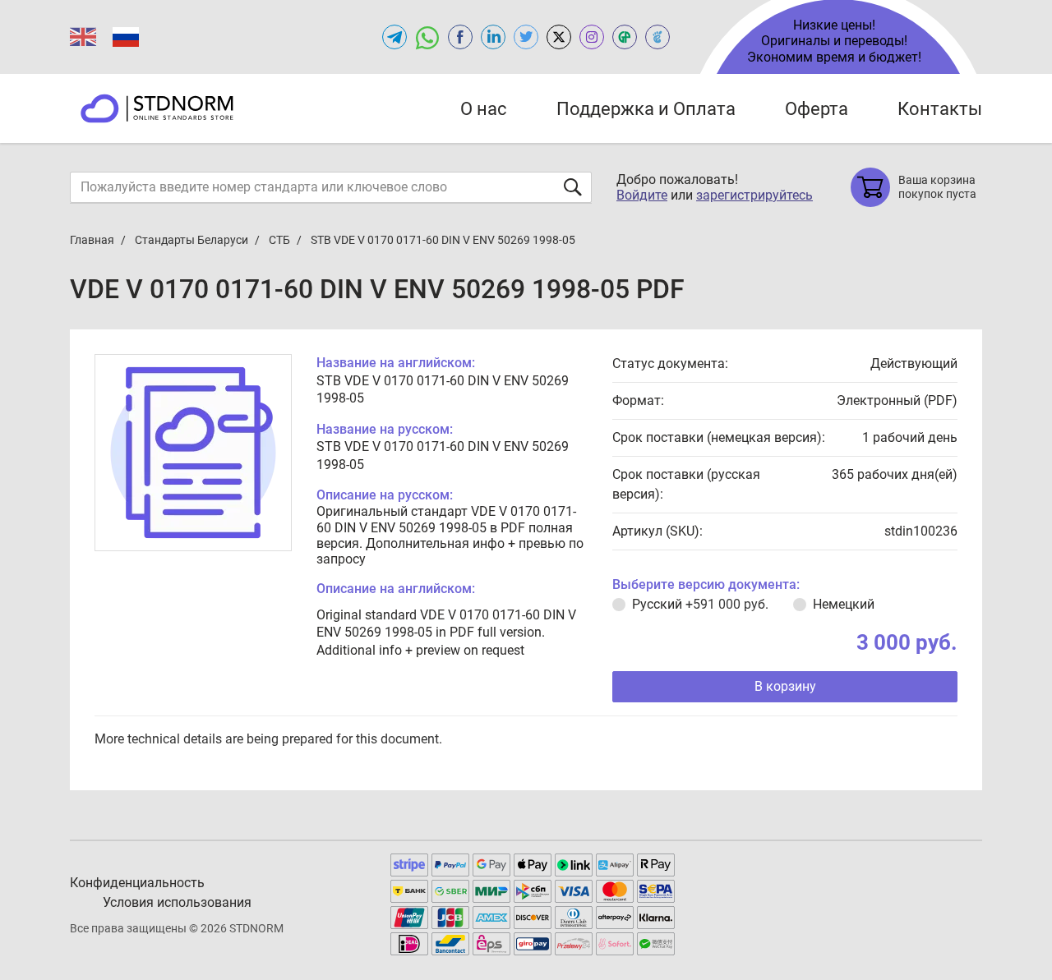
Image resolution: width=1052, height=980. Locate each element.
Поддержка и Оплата (646, 109)
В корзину (785, 686)
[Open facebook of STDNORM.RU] (460, 37)
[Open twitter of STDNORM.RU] (526, 37)
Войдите (641, 195)
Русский (700, 604)
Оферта (816, 109)
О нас (483, 109)
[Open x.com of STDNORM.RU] (559, 37)
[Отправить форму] (573, 186)
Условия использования (177, 902)
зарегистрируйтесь (754, 195)
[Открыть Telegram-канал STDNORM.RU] (394, 37)
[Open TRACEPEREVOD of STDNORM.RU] (657, 37)
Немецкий (843, 604)
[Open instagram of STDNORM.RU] (591, 37)
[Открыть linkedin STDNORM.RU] (493, 37)
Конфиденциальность (137, 882)
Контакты (939, 109)
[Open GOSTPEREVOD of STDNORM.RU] (624, 37)
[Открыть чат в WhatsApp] (427, 37)
